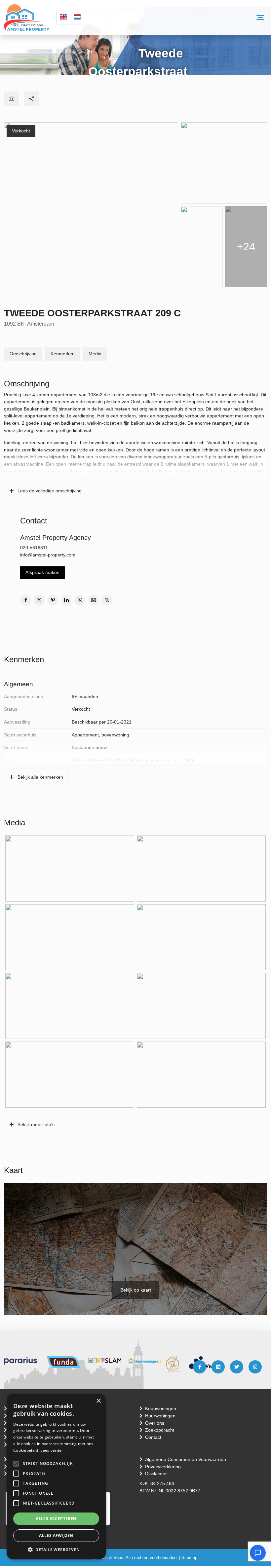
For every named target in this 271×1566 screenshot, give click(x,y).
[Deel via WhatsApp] (79, 600)
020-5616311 (34, 547)
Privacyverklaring (163, 1466)
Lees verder (51, 1450)
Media (95, 353)
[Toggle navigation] (260, 17)
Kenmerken (63, 353)
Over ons (154, 1423)
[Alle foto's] (11, 98)
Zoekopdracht (159, 1430)
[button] (16, 1463)
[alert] (56, 1476)
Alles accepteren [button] (56, 1518)
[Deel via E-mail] (93, 600)
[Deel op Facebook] (25, 600)
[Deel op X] (39, 600)
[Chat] (258, 1553)
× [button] (98, 1401)
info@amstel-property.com (47, 554)
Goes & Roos (110, 1557)
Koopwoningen (160, 1408)
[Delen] (31, 98)
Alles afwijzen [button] (56, 1535)
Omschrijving (23, 353)
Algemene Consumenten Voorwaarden (185, 1459)
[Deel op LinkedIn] (66, 600)
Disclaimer (156, 1473)
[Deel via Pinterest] (52, 600)
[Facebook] (199, 1366)
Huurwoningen (160, 1415)
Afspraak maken (42, 572)
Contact (153, 1437)
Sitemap (189, 1557)
